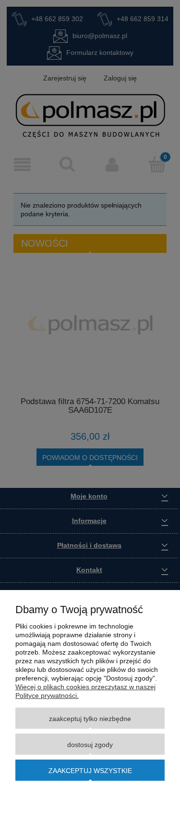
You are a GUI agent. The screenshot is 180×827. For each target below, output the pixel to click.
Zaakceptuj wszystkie (90, 770)
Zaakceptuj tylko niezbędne (90, 718)
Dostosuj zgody (90, 744)
